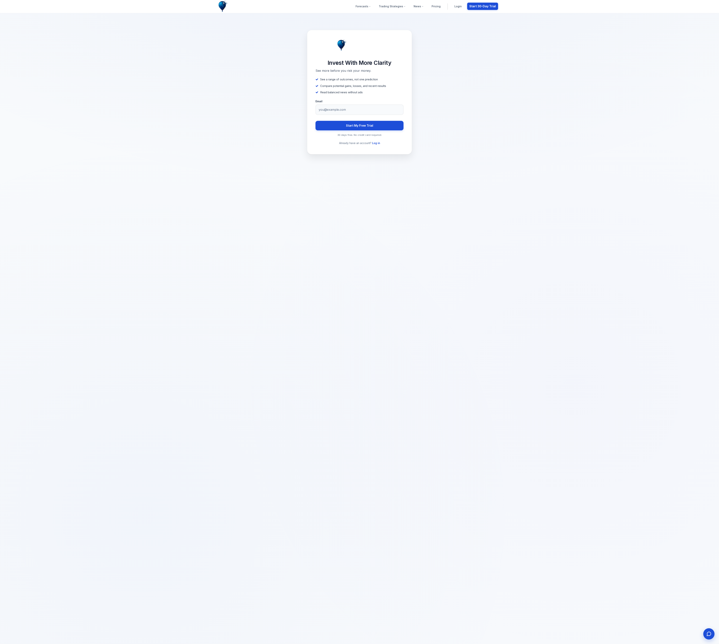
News (418, 6)
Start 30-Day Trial (482, 6)
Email (318, 101)
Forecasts (362, 6)
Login (458, 6)
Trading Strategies (391, 6)
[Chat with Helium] (709, 634)
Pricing (436, 6)
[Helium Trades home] (235, 6)
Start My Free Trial (359, 125)
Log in (376, 143)
